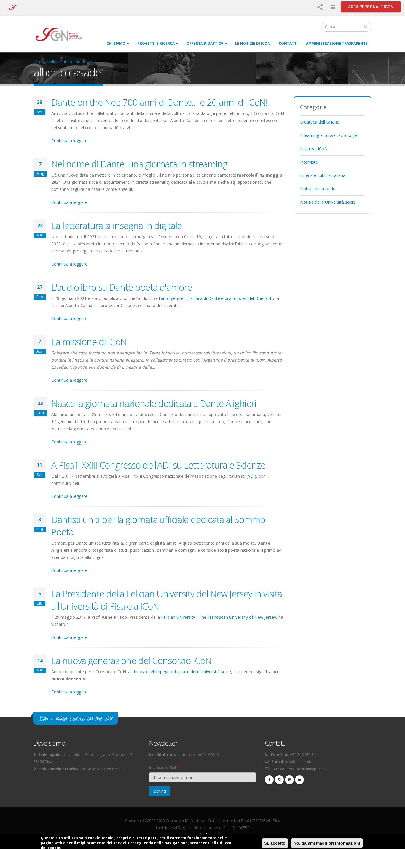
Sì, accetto (275, 843)
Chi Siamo (115, 43)
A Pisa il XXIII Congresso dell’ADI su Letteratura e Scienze (158, 465)
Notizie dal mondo (318, 188)
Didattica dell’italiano (319, 122)
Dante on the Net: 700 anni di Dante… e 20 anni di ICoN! (159, 102)
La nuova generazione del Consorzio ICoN (131, 660)
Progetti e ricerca (156, 43)
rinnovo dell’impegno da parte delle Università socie (182, 671)
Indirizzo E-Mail (164, 767)
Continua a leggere (69, 140)
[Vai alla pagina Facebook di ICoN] (269, 779)
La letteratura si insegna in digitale (116, 225)
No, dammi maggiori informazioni (327, 843)
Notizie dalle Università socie (327, 202)
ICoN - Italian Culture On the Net (65, 62)
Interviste (309, 162)
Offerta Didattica (204, 43)
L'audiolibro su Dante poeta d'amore (121, 287)
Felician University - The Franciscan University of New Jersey (218, 617)
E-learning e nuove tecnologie (328, 135)
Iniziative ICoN (314, 148)
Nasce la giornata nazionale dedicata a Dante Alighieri (153, 403)
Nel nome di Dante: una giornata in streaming (139, 164)
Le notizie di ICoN (252, 43)
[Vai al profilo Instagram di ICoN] (279, 779)
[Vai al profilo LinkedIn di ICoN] (299, 779)
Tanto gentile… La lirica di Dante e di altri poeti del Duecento (216, 298)
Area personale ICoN (370, 6)
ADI (251, 476)
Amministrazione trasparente (337, 43)
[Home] (62, 34)
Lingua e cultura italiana (322, 175)
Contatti (288, 43)
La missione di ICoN (89, 341)
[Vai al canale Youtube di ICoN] (289, 779)
